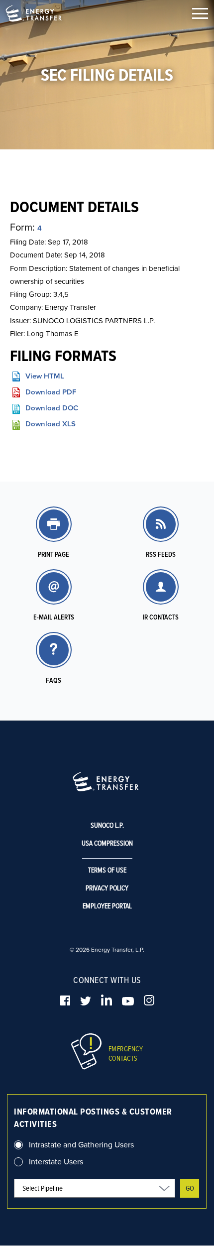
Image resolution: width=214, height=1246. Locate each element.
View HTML (44, 375)
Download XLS (50, 423)
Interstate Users (56, 1161)
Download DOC (51, 407)
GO (190, 1188)
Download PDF (50, 391)
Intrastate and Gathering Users (81, 1144)
